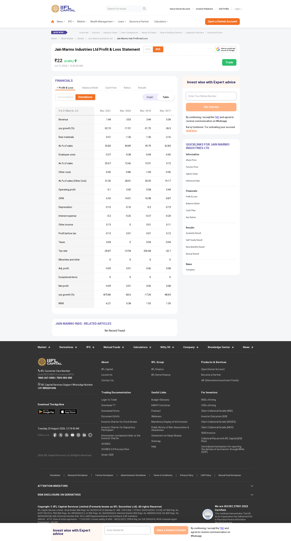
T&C (127, 292)
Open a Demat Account (121, 282)
